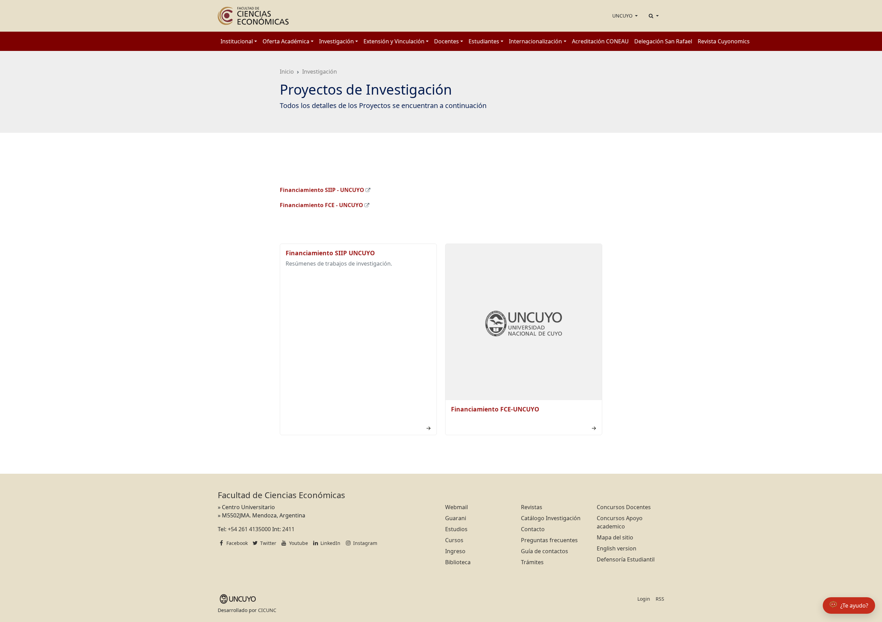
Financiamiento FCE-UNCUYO (495, 409)
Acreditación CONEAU (600, 41)
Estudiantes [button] (484, 41)
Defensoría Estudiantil (626, 559)
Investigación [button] (336, 41)
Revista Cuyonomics (724, 41)
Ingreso (455, 551)
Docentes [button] (446, 41)
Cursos (454, 540)
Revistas (531, 507)
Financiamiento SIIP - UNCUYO (322, 190)
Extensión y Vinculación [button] (393, 41)
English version (616, 548)
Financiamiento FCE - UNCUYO (321, 205)
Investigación (319, 71)
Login (643, 599)
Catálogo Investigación (551, 518)
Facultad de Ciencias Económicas (281, 495)
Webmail (456, 507)
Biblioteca (458, 562)
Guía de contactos (544, 551)
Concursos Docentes (624, 507)
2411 (288, 529)
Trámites (532, 562)
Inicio (287, 71)
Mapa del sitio (615, 537)
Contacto (533, 529)
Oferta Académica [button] (286, 41)
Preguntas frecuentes (549, 540)
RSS (660, 599)
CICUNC (267, 610)
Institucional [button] (236, 41)
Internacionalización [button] (535, 41)
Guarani (455, 518)
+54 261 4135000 (249, 529)
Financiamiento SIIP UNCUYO (330, 253)
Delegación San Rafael (663, 41)
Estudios (456, 529)
